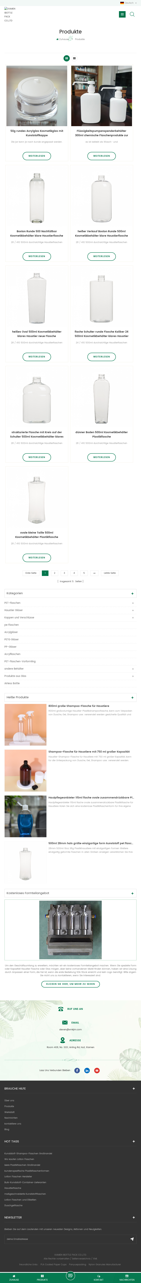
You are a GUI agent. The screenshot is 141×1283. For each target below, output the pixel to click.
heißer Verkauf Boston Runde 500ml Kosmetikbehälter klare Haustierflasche (101, 233)
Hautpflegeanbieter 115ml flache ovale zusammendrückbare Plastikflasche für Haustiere (91, 797)
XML (95, 1259)
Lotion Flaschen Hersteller (18, 1176)
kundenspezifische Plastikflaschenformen (26, 1171)
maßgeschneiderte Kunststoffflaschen (25, 1194)
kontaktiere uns (12, 1124)
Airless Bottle (12, 683)
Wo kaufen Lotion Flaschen (19, 1159)
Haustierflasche (12, 1188)
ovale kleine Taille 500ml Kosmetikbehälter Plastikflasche (36, 535)
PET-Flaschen (12, 603)
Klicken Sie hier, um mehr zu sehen (70, 984)
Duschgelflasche (13, 1205)
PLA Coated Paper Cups (54, 1264)
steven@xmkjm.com (70, 1029)
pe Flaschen (11, 625)
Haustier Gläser (13, 610)
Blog (6, 1129)
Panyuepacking (77, 1264)
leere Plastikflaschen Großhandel (22, 1165)
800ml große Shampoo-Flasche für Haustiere (78, 706)
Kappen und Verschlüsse (19, 618)
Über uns (9, 1100)
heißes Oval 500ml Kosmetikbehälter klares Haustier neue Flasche (37, 334)
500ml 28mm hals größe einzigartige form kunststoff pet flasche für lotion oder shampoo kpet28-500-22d (91, 843)
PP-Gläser (10, 647)
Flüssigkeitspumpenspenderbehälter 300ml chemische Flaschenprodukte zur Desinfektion (101, 133)
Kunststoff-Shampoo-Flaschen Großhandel (28, 1153)
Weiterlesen (36, 156)
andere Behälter (14, 669)
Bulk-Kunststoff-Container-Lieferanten (25, 1182)
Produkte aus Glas (15, 676)
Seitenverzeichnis (81, 1259)
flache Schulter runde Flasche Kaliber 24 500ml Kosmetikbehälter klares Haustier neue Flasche (102, 334)
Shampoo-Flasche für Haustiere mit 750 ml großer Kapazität (89, 751)
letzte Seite (110, 573)
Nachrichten (11, 1118)
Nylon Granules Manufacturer (105, 1264)
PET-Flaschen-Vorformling (20, 662)
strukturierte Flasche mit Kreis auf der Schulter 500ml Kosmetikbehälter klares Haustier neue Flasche (37, 434)
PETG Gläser (11, 640)
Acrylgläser (11, 632)
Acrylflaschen (12, 654)
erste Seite (31, 573)
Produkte (9, 1106)
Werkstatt (9, 1112)
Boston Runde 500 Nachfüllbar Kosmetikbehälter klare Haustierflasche (36, 233)
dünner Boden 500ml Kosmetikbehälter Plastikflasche (101, 434)
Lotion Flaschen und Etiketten (20, 1200)
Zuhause (64, 39)
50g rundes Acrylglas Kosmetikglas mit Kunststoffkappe (36, 133)
